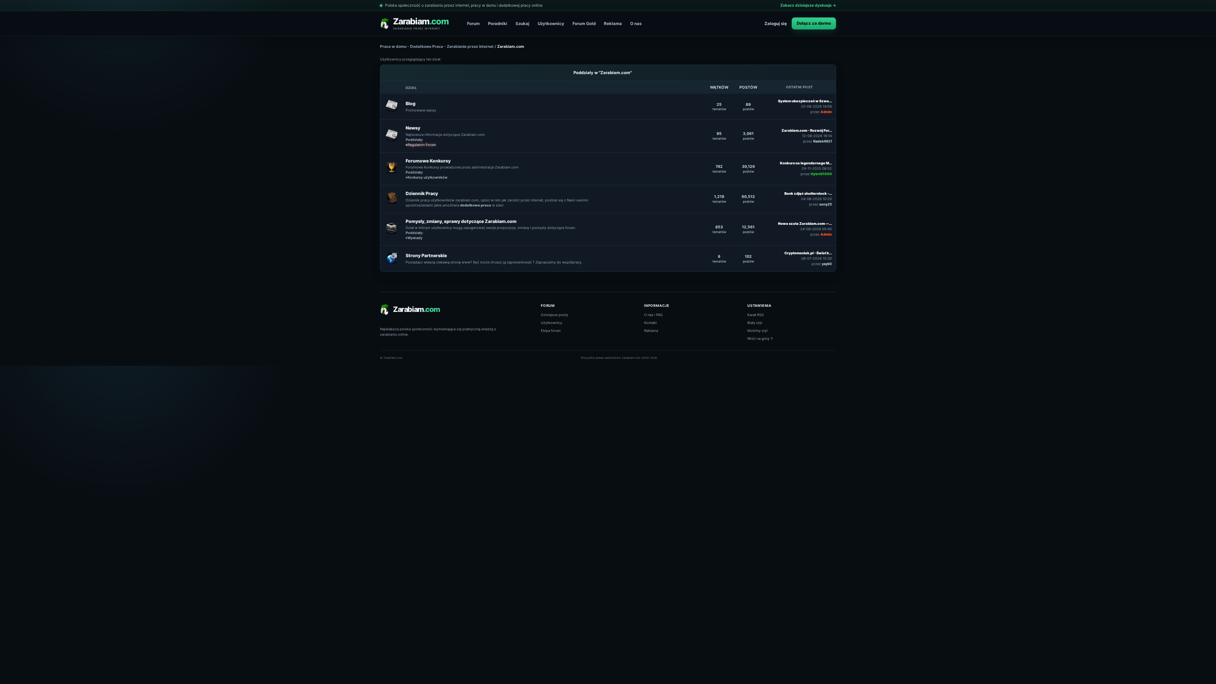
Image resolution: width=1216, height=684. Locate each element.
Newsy (413, 127)
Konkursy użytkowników (427, 177)
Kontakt (650, 322)
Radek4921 (822, 141)
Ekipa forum (551, 330)
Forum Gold (584, 23)
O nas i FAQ (653, 315)
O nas (636, 23)
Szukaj (522, 23)
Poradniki (497, 23)
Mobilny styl (757, 330)
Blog (410, 103)
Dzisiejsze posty (554, 315)
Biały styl (754, 322)
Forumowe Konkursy (428, 160)
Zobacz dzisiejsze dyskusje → (808, 5)
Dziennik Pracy (422, 193)
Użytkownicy (551, 23)
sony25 (825, 204)
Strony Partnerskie (426, 255)
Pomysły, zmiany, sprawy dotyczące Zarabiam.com (461, 221)
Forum (473, 23)
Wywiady (415, 238)
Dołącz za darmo (814, 23)
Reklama (613, 23)
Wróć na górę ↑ (760, 338)
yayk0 (827, 264)
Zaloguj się (775, 23)
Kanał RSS (755, 315)
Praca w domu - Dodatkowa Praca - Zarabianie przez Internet (437, 46)
